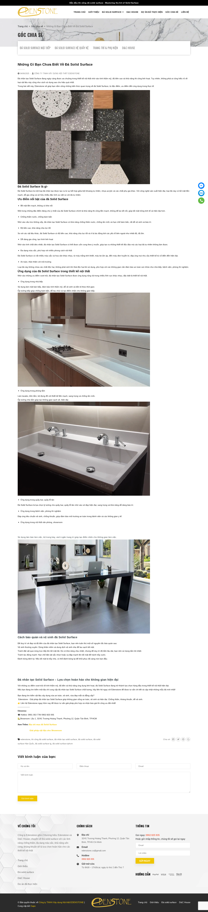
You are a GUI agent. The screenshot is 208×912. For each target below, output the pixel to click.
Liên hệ (185, 12)
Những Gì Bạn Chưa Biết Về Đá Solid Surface (55, 64)
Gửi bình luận (27, 798)
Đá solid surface (112, 12)
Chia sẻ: (167, 739)
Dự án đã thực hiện (152, 12)
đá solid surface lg (43, 743)
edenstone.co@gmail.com (94, 850)
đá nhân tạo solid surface (65, 739)
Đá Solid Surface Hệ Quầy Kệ (72, 48)
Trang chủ (79, 12)
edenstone (25, 739)
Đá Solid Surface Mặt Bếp (35, 48)
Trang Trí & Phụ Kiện (105, 48)
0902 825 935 (88, 859)
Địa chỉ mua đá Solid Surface (43, 724)
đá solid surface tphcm (62, 743)
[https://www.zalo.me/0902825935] (201, 193)
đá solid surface (85, 739)
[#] (201, 185)
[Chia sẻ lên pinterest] (183, 739)
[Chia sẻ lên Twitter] (178, 739)
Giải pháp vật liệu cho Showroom (46, 730)
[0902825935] (201, 200)
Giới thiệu (93, 12)
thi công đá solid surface (42, 739)
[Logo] (38, 12)
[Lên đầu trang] (203, 898)
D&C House (132, 12)
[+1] (188, 739)
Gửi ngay (144, 861)
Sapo (33, 906)
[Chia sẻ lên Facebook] (173, 739)
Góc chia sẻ (171, 12)
